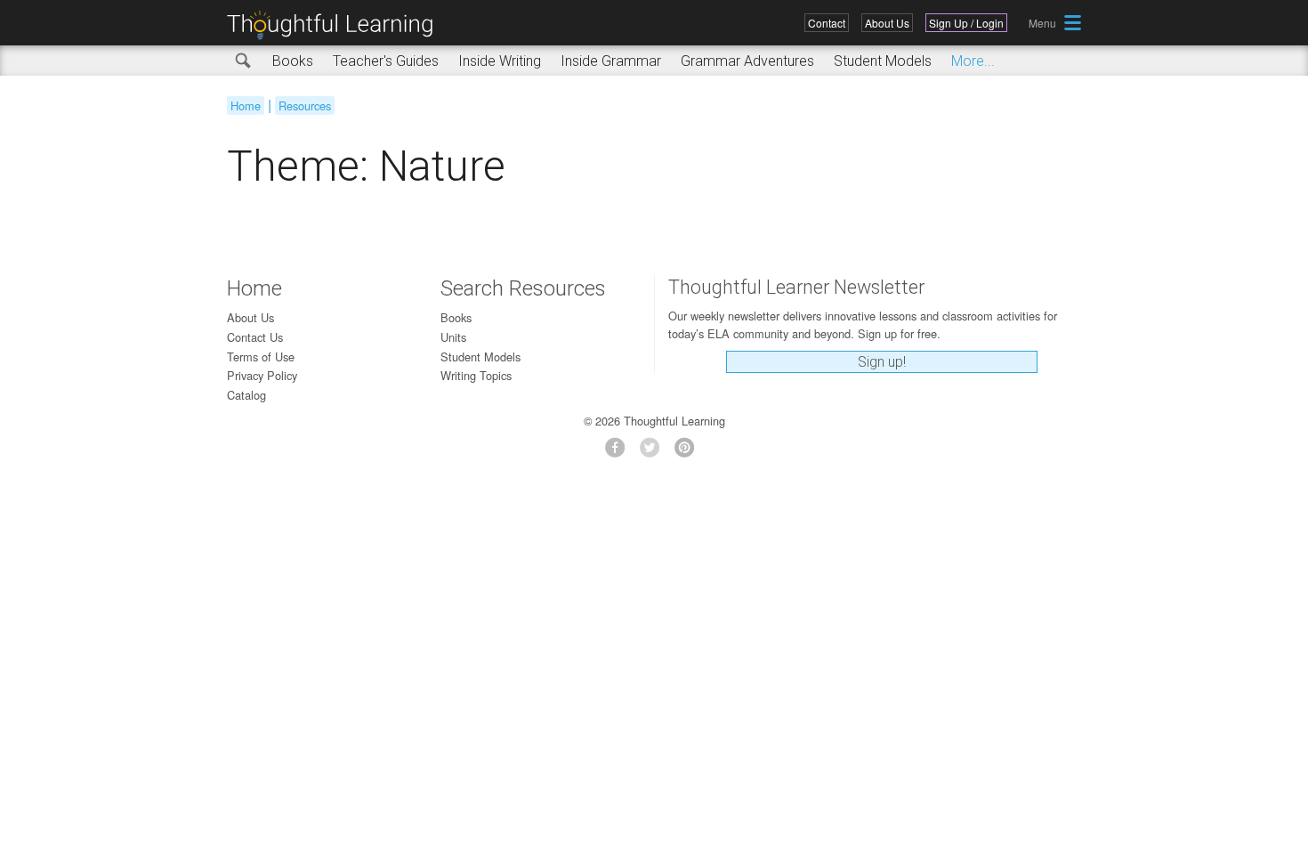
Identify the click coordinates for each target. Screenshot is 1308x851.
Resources (305, 105)
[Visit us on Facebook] (619, 452)
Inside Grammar (611, 61)
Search (244, 61)
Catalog (246, 394)
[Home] (336, 25)
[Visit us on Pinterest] (689, 452)
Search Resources (523, 288)
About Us (887, 22)
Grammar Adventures (747, 61)
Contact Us (255, 336)
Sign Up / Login (966, 22)
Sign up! (882, 361)
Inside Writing (499, 61)
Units (453, 336)
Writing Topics (476, 375)
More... (973, 61)
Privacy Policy (262, 375)
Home (245, 105)
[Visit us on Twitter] (654, 452)
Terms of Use (261, 356)
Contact (826, 22)
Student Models (883, 61)
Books (292, 61)
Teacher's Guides (386, 61)
